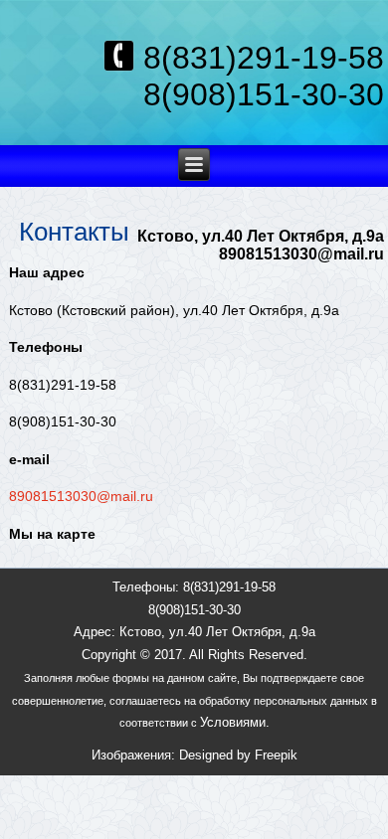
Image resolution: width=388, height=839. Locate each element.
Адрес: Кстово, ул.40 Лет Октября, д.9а (194, 631)
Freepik (276, 755)
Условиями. (235, 722)
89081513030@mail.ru (81, 496)
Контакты (74, 232)
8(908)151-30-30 (194, 609)
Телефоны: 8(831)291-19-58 (194, 587)
